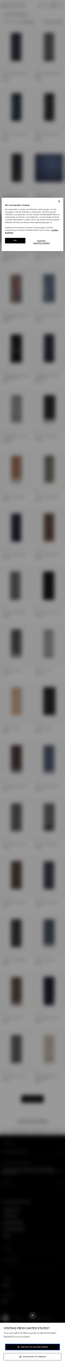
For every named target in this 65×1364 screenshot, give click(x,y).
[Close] (32, 1315)
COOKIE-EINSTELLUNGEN (41, 242)
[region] (32, 224)
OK (15, 240)
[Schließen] (59, 201)
